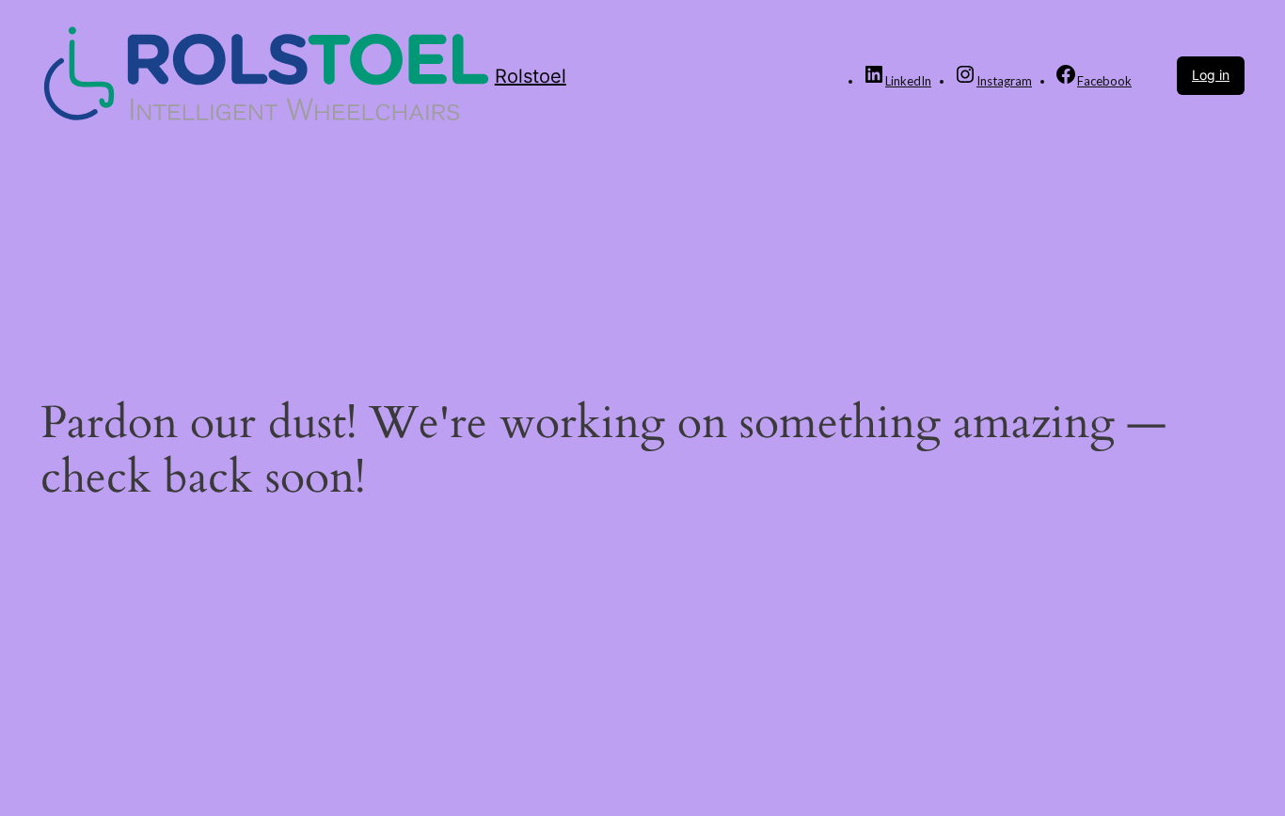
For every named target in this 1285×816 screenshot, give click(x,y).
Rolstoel (530, 76)
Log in (1210, 75)
